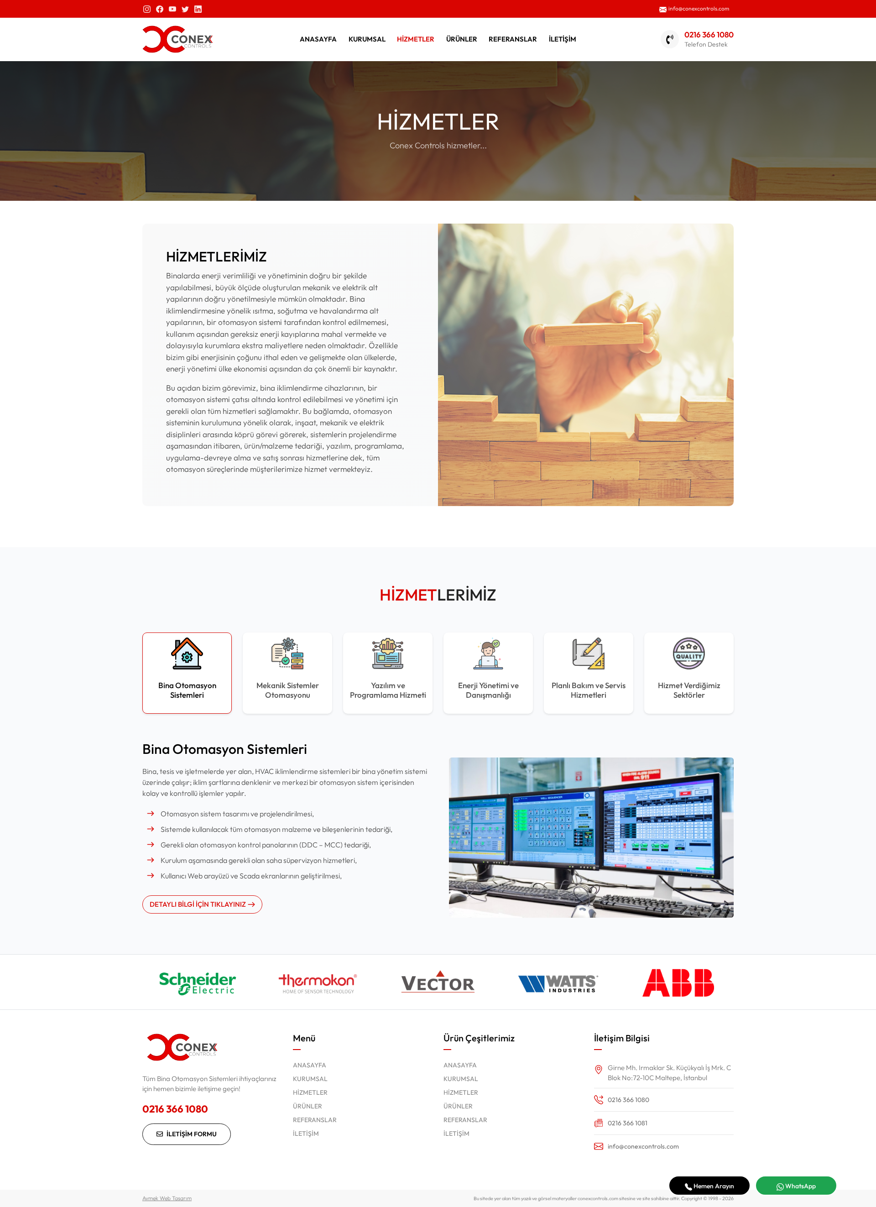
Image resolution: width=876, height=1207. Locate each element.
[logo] (177, 39)
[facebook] (159, 8)
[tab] (187, 673)
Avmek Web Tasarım (167, 1198)
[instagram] (146, 8)
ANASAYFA (318, 39)
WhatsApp (800, 1186)
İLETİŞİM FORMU (192, 1134)
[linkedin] (198, 8)
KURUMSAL (367, 39)
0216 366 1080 (175, 1108)
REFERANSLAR (513, 39)
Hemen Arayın (713, 1186)
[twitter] (185, 8)
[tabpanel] (438, 827)
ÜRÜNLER (461, 39)
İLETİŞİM (562, 39)
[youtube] (172, 8)
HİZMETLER (415, 39)
